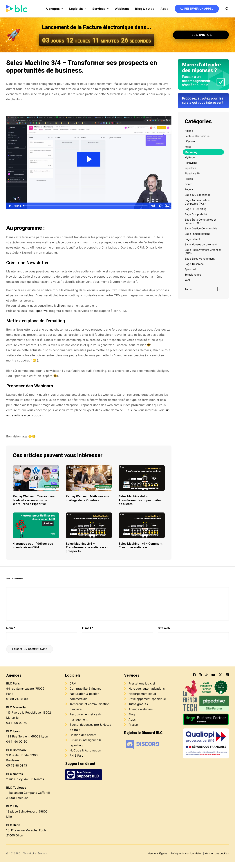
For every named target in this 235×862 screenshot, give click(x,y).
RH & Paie (76, 755)
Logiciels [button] (76, 8)
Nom (10, 628)
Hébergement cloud (142, 694)
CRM (73, 683)
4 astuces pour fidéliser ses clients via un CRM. (33, 545)
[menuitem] (54, 8)
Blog (132, 714)
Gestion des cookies (217, 853)
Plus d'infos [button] (201, 35)
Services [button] (98, 8)
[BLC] (16, 8)
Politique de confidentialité (186, 853)
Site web (164, 628)
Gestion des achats (83, 735)
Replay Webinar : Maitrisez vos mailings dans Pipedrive (87, 498)
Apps (164, 8)
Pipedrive (41, 311)
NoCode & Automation (85, 750)
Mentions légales (157, 853)
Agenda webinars (141, 709)
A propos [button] (53, 8)
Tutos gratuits (138, 704)
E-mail (87, 628)
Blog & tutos (144, 8)
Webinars (122, 8)
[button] (227, 8)
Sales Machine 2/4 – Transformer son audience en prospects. (87, 547)
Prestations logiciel (142, 683)
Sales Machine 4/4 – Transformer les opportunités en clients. (140, 500)
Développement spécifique (147, 699)
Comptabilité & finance (85, 688)
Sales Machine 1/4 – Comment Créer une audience (140, 545)
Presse (133, 724)
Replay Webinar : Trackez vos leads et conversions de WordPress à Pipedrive (34, 500)
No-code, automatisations (147, 688)
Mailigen (60, 305)
